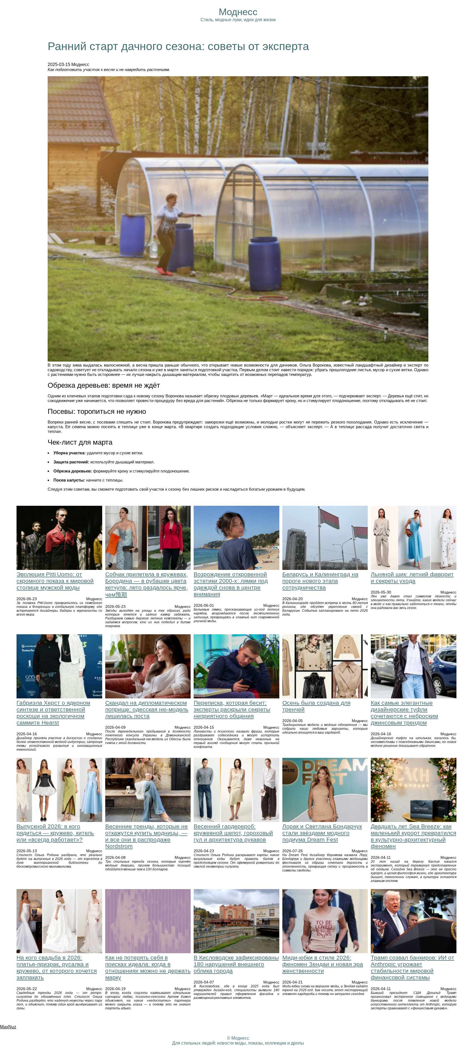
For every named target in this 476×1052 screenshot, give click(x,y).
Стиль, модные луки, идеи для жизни (238, 19)
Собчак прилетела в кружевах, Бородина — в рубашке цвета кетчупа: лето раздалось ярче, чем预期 (146, 584)
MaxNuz (8, 1026)
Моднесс (238, 11)
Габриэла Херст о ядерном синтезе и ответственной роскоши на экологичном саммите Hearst (53, 712)
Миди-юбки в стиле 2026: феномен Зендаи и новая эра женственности (322, 964)
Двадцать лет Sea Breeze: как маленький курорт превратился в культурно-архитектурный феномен (413, 836)
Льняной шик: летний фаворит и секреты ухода (412, 577)
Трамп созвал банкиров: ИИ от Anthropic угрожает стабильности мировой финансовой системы (412, 967)
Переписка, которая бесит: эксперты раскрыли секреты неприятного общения (232, 709)
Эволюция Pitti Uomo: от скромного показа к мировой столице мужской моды (55, 581)
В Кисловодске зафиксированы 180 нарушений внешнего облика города (236, 964)
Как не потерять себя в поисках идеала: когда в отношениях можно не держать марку (148, 967)
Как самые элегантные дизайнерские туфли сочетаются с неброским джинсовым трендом (404, 712)
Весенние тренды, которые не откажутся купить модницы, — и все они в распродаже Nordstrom (146, 836)
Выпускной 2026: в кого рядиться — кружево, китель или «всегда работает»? (55, 833)
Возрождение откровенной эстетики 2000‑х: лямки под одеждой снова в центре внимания (231, 584)
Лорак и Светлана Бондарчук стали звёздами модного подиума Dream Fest (322, 833)
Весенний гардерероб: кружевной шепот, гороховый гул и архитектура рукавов (233, 833)
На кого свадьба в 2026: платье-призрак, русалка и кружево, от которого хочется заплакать (57, 967)
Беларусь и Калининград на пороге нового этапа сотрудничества (320, 581)
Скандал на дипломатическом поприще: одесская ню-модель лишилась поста (146, 709)
